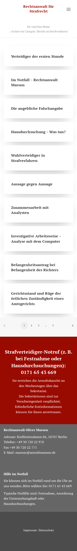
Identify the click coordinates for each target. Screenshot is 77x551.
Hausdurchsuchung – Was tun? (38, 131)
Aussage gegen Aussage (32, 184)
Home (46, 27)
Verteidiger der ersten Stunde (37, 56)
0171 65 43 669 (38, 372)
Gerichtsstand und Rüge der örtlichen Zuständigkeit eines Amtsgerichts (37, 298)
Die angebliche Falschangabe (37, 108)
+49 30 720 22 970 (30, 442)
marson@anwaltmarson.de (35, 452)
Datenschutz (46, 530)
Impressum (30, 530)
